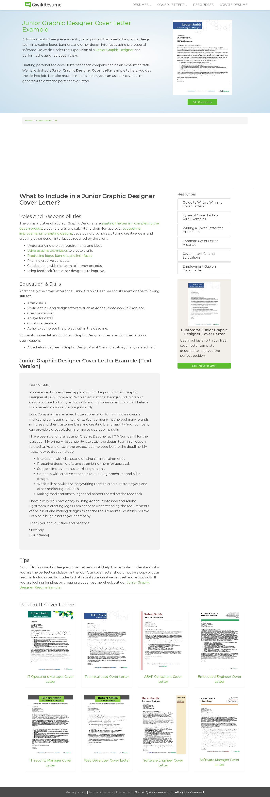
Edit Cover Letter (202, 102)
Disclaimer (124, 792)
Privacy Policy (76, 792)
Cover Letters (43, 120)
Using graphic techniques (47, 250)
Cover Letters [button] (171, 5)
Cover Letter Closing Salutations (199, 255)
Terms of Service (101, 792)
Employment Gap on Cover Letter (199, 268)
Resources (203, 5)
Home (28, 120)
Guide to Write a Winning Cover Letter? (203, 204)
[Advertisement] (135, 152)
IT (56, 120)
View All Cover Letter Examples (135, 779)
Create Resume (234, 5)
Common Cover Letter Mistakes (200, 243)
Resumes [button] (140, 5)
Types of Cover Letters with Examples (200, 217)
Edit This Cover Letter (204, 365)
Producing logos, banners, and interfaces (59, 256)
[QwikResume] (43, 5)
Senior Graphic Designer (114, 50)
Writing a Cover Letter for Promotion (203, 230)
